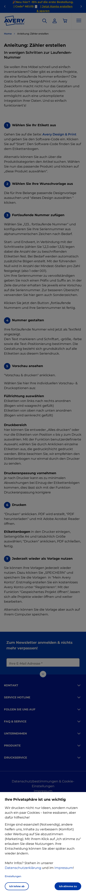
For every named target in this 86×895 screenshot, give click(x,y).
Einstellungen (13, 876)
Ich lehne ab (16, 886)
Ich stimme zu (68, 886)
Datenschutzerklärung (23, 868)
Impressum (63, 868)
